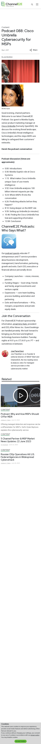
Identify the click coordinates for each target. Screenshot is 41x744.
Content (5, 27)
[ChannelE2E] (11, 4)
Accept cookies (20, 741)
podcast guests (12, 253)
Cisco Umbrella (8, 126)
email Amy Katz (20, 324)
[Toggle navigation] (37, 4)
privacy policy (35, 735)
